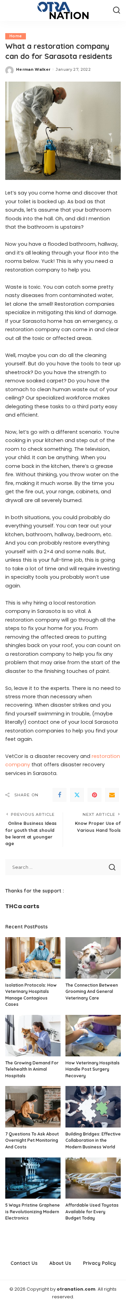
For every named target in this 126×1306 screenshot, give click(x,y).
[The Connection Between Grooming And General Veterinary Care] (93, 958)
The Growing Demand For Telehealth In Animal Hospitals (31, 1069)
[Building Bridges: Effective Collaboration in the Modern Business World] (93, 1106)
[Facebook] (59, 795)
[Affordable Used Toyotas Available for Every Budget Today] (93, 1178)
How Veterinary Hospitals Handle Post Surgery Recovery (92, 1069)
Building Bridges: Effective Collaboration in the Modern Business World (93, 1140)
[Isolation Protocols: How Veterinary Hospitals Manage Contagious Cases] (33, 958)
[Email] (112, 795)
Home (15, 36)
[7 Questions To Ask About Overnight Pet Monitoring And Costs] (33, 1106)
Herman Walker (33, 69)
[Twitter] (77, 795)
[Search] (116, 10)
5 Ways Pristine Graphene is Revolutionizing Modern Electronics (32, 1211)
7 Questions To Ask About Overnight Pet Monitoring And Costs (32, 1140)
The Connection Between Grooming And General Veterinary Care (91, 991)
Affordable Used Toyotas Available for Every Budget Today (92, 1211)
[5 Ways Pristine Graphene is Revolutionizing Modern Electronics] (33, 1178)
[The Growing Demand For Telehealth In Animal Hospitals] (33, 1035)
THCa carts (22, 906)
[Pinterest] (95, 795)
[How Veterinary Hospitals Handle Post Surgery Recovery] (93, 1035)
